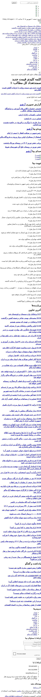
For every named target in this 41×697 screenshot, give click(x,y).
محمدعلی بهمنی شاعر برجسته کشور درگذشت (26, 28)
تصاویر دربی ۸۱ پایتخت (32, 119)
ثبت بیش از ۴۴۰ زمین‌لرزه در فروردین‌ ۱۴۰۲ (22, 506)
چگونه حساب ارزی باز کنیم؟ (28, 524)
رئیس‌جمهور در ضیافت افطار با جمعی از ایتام (24, 133)
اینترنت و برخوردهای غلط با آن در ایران (21, 586)
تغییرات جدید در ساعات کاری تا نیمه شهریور (22, 391)
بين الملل (34, 53)
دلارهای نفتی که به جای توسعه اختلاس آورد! (24, 582)
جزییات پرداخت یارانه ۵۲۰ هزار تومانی (29, 42)
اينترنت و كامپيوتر (31, 64)
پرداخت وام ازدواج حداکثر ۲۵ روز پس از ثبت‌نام (21, 387)
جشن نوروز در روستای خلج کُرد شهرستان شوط (23, 147)
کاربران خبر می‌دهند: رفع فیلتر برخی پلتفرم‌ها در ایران (24, 35)
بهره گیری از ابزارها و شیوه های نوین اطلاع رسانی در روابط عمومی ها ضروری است (22, 434)
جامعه (35, 56)
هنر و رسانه (33, 62)
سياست (34, 55)
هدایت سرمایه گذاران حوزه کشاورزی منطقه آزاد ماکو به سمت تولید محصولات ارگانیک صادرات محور (22, 427)
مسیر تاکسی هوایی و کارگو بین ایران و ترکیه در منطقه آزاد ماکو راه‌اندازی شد (21, 446)
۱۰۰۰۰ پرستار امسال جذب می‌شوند (25, 514)
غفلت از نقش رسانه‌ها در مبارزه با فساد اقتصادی (22, 605)
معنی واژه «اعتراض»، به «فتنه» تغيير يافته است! (23, 597)
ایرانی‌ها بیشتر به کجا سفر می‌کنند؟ (25, 528)
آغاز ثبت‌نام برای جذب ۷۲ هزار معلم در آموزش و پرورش (23, 37)
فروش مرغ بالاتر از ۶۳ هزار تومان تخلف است (22, 532)
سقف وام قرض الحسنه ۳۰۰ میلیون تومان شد (21, 510)
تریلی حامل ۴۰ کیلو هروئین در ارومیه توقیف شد (21, 371)
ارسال (38, 658)
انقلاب (35, 58)
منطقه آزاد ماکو (32, 69)
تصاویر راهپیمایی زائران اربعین (29, 115)
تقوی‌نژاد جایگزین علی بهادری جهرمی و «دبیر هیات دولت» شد (21, 33)
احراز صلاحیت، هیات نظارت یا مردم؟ (27, 572)
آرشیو (22, 104)
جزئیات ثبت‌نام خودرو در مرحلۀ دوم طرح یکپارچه (21, 486)
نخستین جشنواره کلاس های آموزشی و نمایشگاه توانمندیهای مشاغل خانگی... (23, 110)
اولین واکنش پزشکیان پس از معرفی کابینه (27, 31)
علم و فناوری (33, 66)
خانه (39, 74)
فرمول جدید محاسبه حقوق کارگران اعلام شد (27, 39)
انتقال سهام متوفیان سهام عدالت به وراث (28, 40)
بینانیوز (19, 691)
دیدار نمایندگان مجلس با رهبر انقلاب (25, 411)
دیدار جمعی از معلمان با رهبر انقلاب (25, 482)
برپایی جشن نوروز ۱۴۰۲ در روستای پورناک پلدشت (22, 143)
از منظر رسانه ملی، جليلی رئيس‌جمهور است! (24, 589)
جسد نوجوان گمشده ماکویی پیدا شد (25, 547)
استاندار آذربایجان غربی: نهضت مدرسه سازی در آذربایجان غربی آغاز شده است (20, 467)
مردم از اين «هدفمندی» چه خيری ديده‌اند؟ (25, 601)
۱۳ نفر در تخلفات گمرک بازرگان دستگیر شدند (21, 479)
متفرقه (35, 67)
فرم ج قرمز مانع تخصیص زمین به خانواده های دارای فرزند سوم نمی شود (21, 462)
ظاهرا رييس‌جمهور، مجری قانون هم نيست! (25, 568)
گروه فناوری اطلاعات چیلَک (13, 696)
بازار (35, 51)
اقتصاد (35, 49)
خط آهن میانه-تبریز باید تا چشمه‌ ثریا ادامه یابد (21, 395)
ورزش (35, 60)
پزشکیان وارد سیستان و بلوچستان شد (29, 26)
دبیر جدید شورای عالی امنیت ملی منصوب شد (21, 415)
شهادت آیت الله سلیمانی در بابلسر (25, 502)
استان (35, 47)
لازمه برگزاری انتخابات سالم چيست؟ (27, 593)
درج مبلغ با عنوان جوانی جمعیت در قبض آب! (22, 451)
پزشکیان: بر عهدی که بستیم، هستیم (29, 30)
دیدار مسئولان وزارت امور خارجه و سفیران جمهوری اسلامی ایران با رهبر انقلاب (22, 420)
